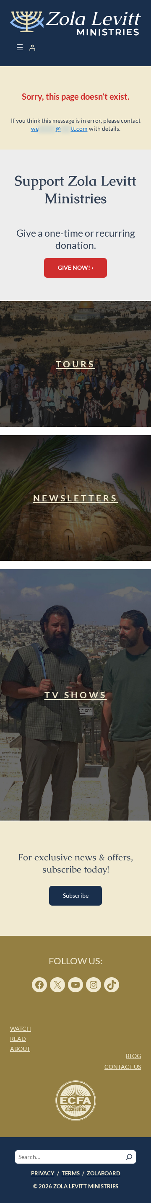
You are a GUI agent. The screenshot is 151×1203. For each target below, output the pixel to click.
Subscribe (76, 895)
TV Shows (75, 694)
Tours (75, 364)
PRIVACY (43, 1173)
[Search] (129, 1157)
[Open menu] (20, 47)
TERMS (71, 1173)
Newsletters (75, 498)
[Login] (32, 47)
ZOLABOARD (103, 1173)
